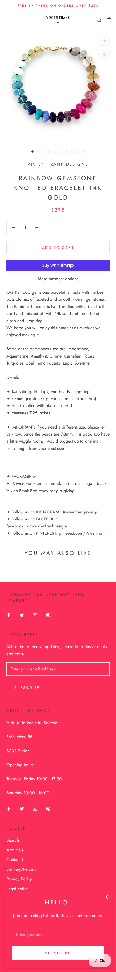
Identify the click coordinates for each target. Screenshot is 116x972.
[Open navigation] (7, 20)
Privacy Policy (19, 879)
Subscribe (58, 953)
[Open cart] (109, 19)
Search (12, 840)
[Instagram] (35, 614)
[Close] (106, 897)
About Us (14, 850)
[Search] (99, 19)
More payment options (58, 279)
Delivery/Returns (21, 869)
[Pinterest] (48, 614)
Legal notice (17, 889)
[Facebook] (8, 614)
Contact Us (16, 859)
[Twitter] (22, 614)
